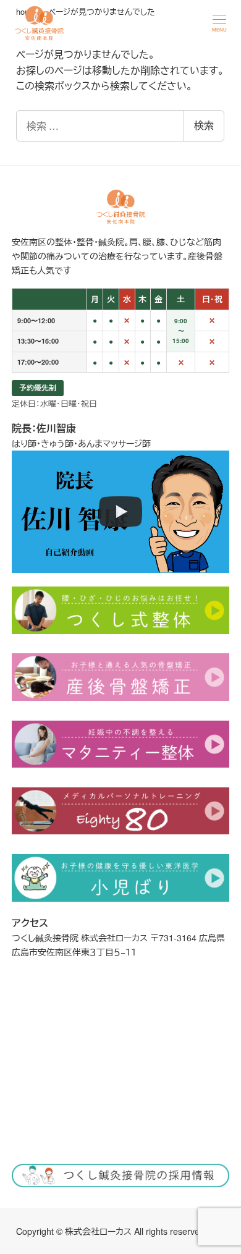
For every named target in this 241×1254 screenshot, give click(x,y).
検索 (204, 125)
